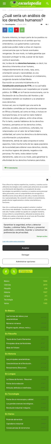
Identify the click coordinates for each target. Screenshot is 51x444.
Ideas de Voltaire (12, 348)
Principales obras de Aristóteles (18, 343)
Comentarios (12, 168)
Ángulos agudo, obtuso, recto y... (18, 328)
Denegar (25, 254)
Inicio (4, 10)
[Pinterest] (16, 29)
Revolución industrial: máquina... (18, 408)
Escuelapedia (10, 24)
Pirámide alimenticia (14, 419)
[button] (47, 180)
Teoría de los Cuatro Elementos (18, 339)
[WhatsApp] (22, 29)
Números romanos (13, 323)
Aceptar (25, 248)
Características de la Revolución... (19, 364)
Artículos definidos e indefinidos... (19, 388)
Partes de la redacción (15, 384)
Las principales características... (18, 359)
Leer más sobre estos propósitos (13, 241)
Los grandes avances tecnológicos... (20, 404)
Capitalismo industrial (14, 424)
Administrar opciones (25, 261)
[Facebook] (4, 29)
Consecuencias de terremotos (18, 428)
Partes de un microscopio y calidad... (20, 399)
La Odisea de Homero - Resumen (19, 379)
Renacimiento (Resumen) (16, 368)
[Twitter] (10, 29)
